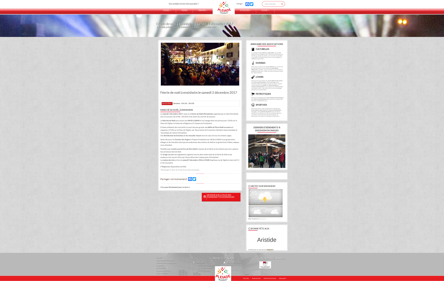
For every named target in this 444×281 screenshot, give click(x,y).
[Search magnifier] (282, 4)
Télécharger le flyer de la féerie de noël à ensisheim (179, 170)
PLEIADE (264, 11)
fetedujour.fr (270, 249)
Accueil (166, 11)
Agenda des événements (165, 260)
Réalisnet (282, 278)
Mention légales (270, 278)
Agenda (184, 11)
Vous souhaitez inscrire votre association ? (183, 4)
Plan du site (256, 278)
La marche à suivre (163, 271)
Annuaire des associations (166, 263)
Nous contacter (162, 273)
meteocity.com (262, 218)
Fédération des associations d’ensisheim (223, 7)
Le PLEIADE (161, 268)
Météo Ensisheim (252, 218)
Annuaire (202, 11)
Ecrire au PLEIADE (234, 263)
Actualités (245, 11)
